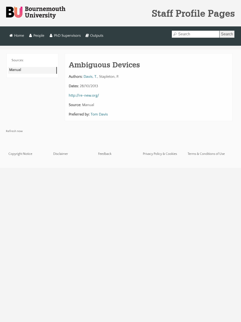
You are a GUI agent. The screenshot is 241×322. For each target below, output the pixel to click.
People (38, 35)
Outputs (96, 35)
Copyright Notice (20, 154)
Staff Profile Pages (193, 13)
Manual (15, 70)
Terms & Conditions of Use (206, 154)
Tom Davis (99, 114)
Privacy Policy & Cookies (160, 154)
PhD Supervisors (67, 35)
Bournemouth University (35, 12)
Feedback (105, 154)
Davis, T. (90, 76)
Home (19, 35)
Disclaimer (60, 154)
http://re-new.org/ (84, 95)
